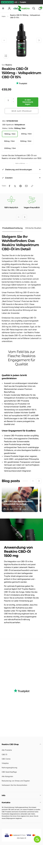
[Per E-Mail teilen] (26, 186)
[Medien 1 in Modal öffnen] (21, 40)
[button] (3, 8)
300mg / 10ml (26, 134)
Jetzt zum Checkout (21, 111)
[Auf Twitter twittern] (15, 186)
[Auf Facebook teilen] (9, 186)
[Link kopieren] (32, 186)
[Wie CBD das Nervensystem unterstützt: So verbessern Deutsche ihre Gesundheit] (20, 499)
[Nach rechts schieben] (38, 40)
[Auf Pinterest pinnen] (20, 186)
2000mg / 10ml (10, 148)
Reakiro (7, 65)
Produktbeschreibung (12, 228)
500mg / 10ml (9, 141)
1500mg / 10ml (9, 134)
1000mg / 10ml (25, 141)
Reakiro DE (23, 838)
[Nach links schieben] (4, 40)
